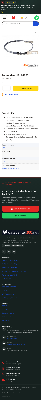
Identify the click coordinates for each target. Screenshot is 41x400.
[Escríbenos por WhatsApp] (36, 17)
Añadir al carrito (26, 88)
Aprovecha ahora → (8, 12)
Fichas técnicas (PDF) (9, 275)
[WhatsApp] (4, 252)
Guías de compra (8, 313)
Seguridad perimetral (9, 287)
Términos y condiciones (26, 393)
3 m (3, 161)
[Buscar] (36, 23)
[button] (36, 33)
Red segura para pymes (10, 298)
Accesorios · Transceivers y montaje (14, 271)
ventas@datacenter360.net (16, 344)
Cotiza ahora (6, 397)
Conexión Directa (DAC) (10, 168)
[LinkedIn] (9, 252)
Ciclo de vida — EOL (9, 279)
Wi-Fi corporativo (8, 294)
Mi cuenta (5, 320)
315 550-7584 (12, 338)
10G (3, 155)
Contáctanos (6, 317)
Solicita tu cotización (22, 209)
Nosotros (5, 306)
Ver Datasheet (10, 94)
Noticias (5, 309)
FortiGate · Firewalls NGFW (11, 260)
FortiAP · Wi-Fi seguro (9, 268)
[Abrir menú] (4, 17)
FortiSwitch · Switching (9, 264)
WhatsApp (22, 216)
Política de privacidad (8, 393)
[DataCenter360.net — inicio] (13, 18)
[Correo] (14, 252)
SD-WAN (5, 290)
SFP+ (4, 148)
